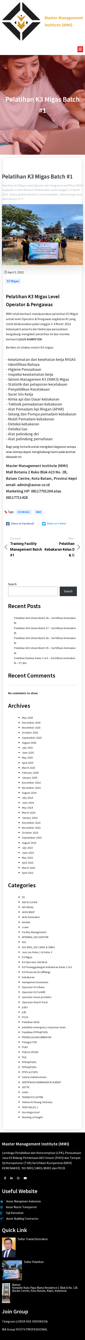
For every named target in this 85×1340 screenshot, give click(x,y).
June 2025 (28, 752)
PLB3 (25, 1047)
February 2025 (30, 772)
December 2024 (31, 782)
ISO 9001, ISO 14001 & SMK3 (38, 947)
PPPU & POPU (30, 1072)
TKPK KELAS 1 (30, 1107)
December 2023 (31, 822)
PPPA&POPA (29, 1062)
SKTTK (25, 1087)
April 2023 (27, 862)
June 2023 (28, 852)
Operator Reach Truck (35, 1002)
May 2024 (27, 807)
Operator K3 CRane (33, 987)
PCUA (25, 1017)
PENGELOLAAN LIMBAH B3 (36, 1037)
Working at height (32, 1117)
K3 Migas (13, 281)
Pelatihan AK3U (31, 1022)
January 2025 (29, 777)
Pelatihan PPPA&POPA (35, 1032)
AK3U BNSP (28, 912)
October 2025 (30, 732)
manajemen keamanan (35, 982)
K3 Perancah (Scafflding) (36, 972)
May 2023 (27, 857)
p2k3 (25, 1007)
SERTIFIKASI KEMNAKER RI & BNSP (41, 1082)
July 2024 (27, 797)
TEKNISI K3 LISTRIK (32, 1097)
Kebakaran (28, 977)
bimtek (26, 922)
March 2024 (28, 812)
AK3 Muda (27, 907)
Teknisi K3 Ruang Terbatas (37, 1102)
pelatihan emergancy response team (44, 1027)
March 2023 (28, 868)
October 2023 (30, 832)
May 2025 (27, 757)
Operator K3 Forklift (33, 992)
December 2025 (31, 722)
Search (12, 584)
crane (25, 927)
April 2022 (27, 873)
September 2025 (32, 738)
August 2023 (29, 843)
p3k (24, 1012)
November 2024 (31, 788)
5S (23, 897)
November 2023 (31, 827)
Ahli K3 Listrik (29, 902)
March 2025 (28, 767)
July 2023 (27, 848)
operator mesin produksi (36, 997)
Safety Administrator (34, 1077)
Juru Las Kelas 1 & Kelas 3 (37, 952)
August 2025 (29, 742)
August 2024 (29, 793)
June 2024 (28, 802)
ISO (24, 942)
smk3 (25, 1092)
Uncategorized (31, 1112)
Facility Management (34, 932)
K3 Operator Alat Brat (34, 962)
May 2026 (27, 717)
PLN (24, 1057)
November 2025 (31, 727)
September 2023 (32, 837)
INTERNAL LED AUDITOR (35, 937)
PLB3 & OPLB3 (30, 1052)
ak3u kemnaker (31, 917)
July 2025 (27, 747)
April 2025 (27, 763)
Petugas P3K (29, 1042)
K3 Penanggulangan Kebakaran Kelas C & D (47, 967)
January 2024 (29, 818)
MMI (38, 512)
